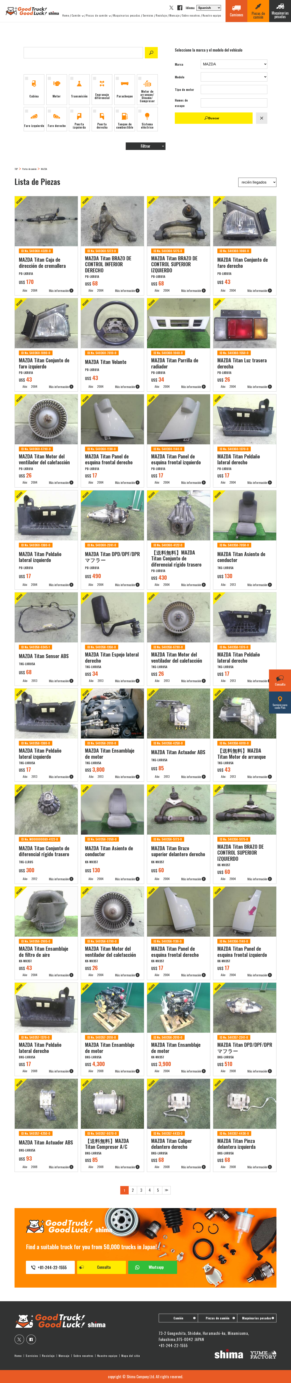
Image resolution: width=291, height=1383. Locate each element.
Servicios (148, 15)
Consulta (104, 1267)
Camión (76, 15)
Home (65, 15)
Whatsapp (156, 1267)
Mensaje (174, 15)
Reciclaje (161, 15)
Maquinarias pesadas (126, 15)
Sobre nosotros (191, 15)
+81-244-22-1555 (52, 1267)
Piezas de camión (97, 15)
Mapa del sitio (130, 1355)
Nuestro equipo (212, 15)
